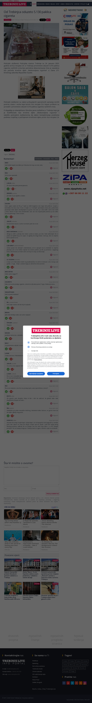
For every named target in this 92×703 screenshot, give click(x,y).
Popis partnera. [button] (38, 359)
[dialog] (46, 352)
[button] (46, 351)
